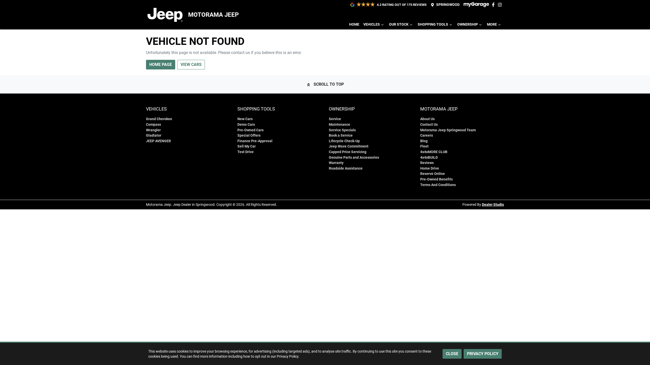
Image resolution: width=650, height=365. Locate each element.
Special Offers (249, 135)
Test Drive (245, 152)
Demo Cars (246, 124)
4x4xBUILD (429, 157)
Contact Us (429, 124)
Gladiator (153, 135)
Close (452, 353)
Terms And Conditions (438, 185)
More (492, 24)
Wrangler (153, 130)
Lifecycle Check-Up (344, 141)
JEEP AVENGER (158, 141)
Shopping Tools (433, 24)
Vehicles (371, 24)
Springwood (448, 5)
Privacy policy (482, 353)
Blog (424, 141)
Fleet (424, 146)
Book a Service (341, 135)
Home (354, 24)
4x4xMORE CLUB (433, 152)
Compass (153, 124)
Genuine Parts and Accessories (354, 157)
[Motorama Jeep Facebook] (494, 5)
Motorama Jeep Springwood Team (448, 130)
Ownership (467, 24)
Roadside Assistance (346, 168)
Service (335, 119)
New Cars (245, 119)
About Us (427, 119)
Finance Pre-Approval (254, 141)
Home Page (160, 64)
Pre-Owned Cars (250, 130)
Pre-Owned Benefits (436, 179)
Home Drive (429, 168)
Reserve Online (432, 174)
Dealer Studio (493, 205)
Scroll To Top (329, 84)
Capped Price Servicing (347, 152)
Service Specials (342, 130)
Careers (426, 135)
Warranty (336, 163)
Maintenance (339, 124)
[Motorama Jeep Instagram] (501, 5)
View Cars (191, 64)
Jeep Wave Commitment (348, 146)
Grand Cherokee (159, 119)
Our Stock (399, 24)
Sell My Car (246, 146)
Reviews (427, 163)
